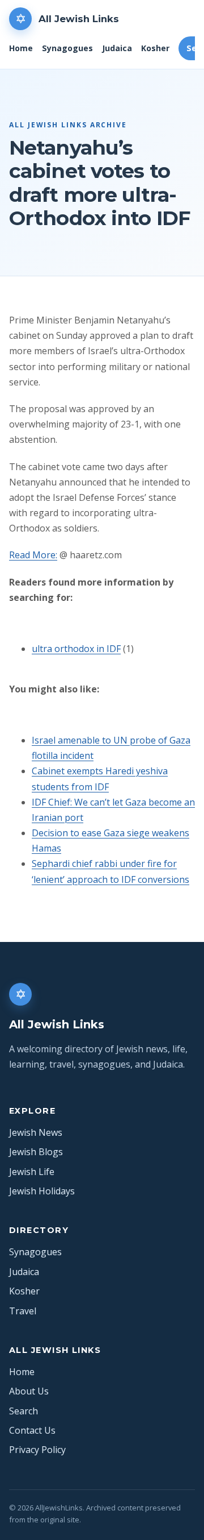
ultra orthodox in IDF (76, 648)
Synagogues (67, 48)
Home (21, 48)
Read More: (33, 555)
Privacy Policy (37, 1449)
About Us (29, 1391)
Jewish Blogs (36, 1151)
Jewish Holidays (42, 1191)
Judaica (117, 48)
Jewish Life (31, 1171)
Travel (22, 1311)
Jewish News (35, 1132)
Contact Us (32, 1430)
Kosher (155, 48)
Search (23, 1411)
